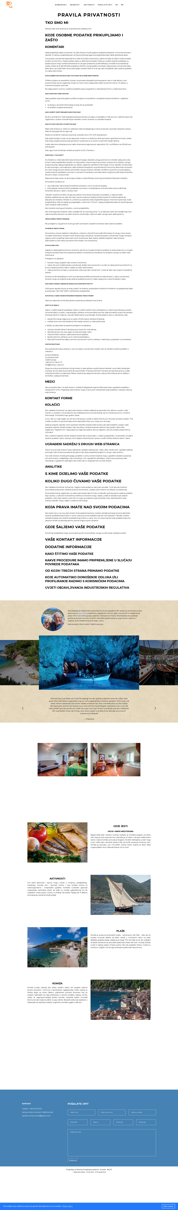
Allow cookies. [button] (168, 1206)
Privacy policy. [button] (67, 1206)
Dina (85, 613)
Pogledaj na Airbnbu (74, 1170)
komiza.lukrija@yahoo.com (40, 1116)
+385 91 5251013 (164, 4)
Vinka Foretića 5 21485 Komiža (40, 1112)
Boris (79, 613)
